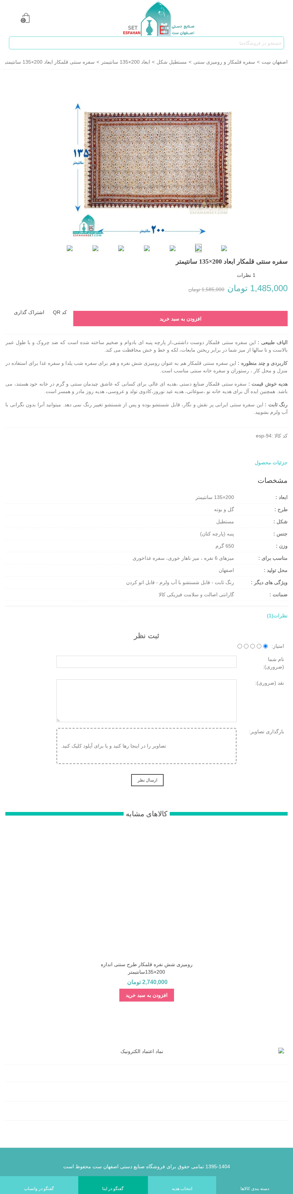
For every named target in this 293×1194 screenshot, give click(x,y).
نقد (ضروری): (269, 683)
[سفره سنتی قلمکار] (152, 157)
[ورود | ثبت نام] (12, 18)
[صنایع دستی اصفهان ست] (153, 18)
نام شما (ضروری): (273, 663)
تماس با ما (270, 1111)
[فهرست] (281, 18)
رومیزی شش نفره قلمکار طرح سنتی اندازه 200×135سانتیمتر (147, 968)
